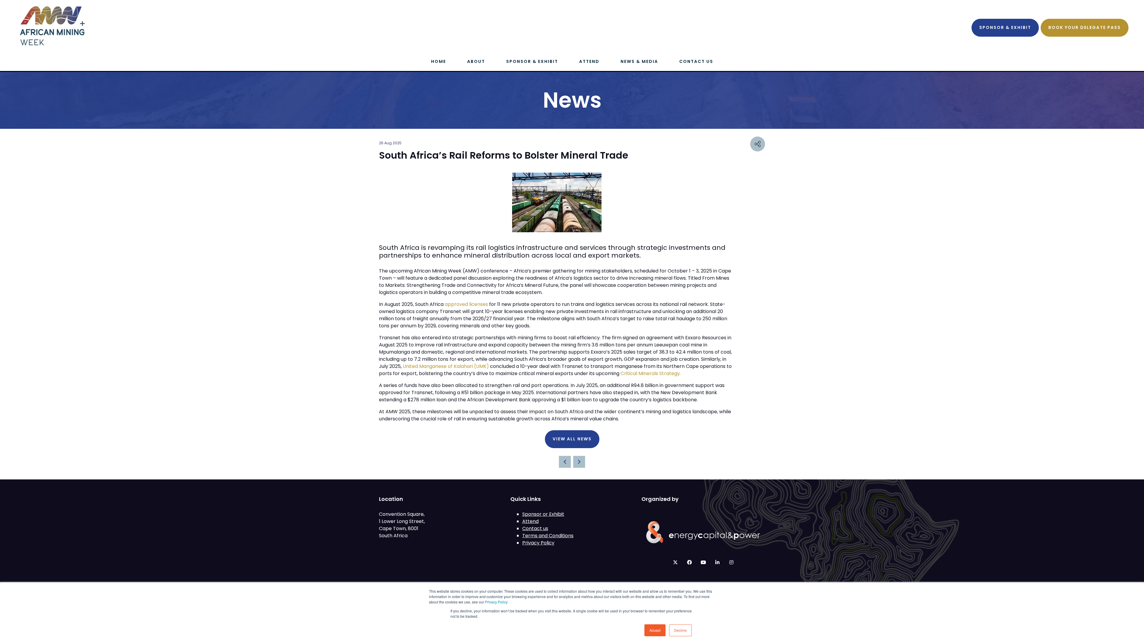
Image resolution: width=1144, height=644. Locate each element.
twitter (675, 562)
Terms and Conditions (547, 535)
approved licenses (466, 304)
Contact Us (696, 61)
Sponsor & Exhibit (1005, 27)
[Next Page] (579, 462)
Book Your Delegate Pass (1084, 27)
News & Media (639, 61)
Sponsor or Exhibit (543, 514)
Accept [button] (654, 630)
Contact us (535, 528)
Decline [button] (680, 630)
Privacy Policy (496, 601)
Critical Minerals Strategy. (651, 373)
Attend (589, 61)
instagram (731, 562)
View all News (572, 439)
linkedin (717, 562)
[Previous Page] (565, 462)
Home (438, 61)
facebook (689, 562)
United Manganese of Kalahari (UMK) (446, 366)
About (476, 61)
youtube (703, 562)
